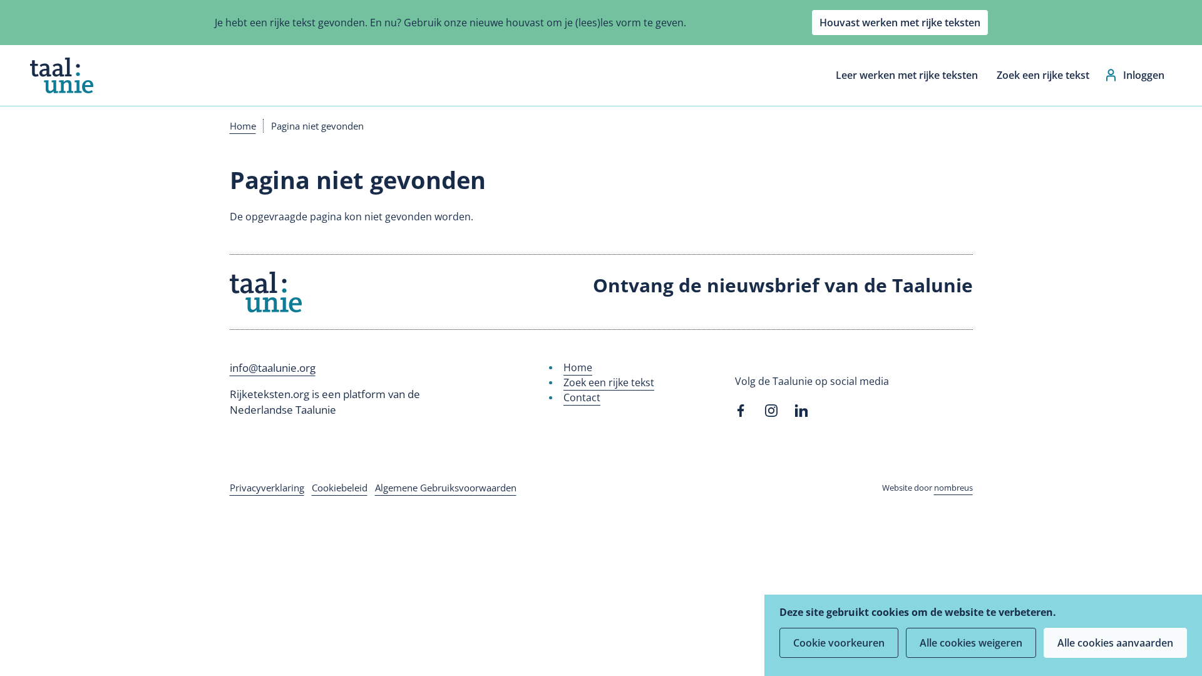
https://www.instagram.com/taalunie (771, 410)
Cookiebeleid (339, 487)
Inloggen (1143, 75)
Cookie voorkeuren (839, 643)
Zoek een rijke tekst (1043, 75)
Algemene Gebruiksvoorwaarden (445, 487)
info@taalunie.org (273, 368)
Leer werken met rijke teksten (907, 75)
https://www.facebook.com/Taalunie (741, 410)
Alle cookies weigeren (971, 643)
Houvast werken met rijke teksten (899, 22)
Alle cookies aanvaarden (1115, 643)
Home (243, 126)
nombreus (953, 487)
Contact (581, 397)
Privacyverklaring (267, 487)
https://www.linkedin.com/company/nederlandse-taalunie (801, 410)
